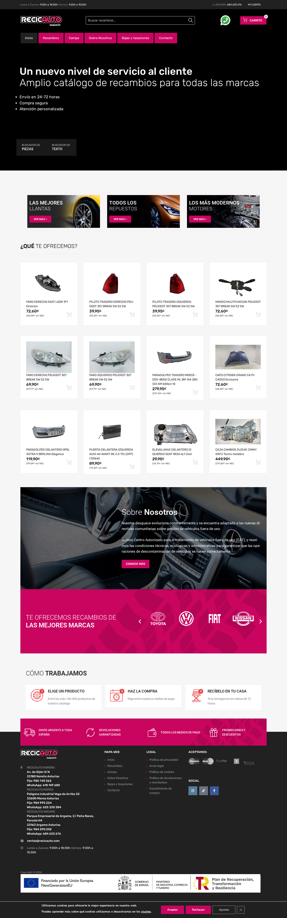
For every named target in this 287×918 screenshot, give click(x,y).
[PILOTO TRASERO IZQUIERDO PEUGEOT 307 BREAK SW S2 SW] (175, 284)
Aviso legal (156, 766)
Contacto (166, 38)
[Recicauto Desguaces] (38, 21)
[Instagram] (192, 790)
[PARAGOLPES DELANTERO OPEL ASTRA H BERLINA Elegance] (49, 432)
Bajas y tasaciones (135, 38)
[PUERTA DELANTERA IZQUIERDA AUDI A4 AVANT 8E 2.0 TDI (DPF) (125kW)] (112, 431)
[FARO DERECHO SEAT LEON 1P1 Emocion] (49, 284)
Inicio (29, 38)
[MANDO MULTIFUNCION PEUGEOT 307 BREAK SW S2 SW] (238, 284)
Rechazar (198, 910)
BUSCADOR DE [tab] (31, 147)
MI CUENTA (254, 4)
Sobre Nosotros (100, 38)
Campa (74, 38)
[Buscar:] (140, 20)
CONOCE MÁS (135, 564)
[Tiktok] (203, 790)
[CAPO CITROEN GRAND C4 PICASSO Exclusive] (238, 357)
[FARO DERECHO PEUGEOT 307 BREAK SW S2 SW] (49, 357)
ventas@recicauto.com (43, 841)
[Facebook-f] (214, 790)
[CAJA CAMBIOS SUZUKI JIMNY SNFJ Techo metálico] (238, 431)
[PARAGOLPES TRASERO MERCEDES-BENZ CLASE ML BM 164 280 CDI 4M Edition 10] (175, 357)
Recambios (51, 38)
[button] (139, 621)
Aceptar (172, 910)
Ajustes (224, 910)
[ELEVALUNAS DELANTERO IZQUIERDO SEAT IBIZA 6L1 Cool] (175, 431)
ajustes (146, 912)
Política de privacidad (163, 760)
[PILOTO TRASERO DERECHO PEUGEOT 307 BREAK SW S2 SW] (112, 284)
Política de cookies (161, 772)
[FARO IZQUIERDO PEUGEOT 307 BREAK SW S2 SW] (112, 357)
